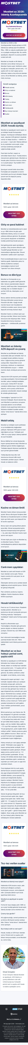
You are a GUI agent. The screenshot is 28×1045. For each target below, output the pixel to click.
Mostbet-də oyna (14, 215)
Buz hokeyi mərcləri (11, 111)
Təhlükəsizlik (9, 108)
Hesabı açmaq (9, 87)
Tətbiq (7, 99)
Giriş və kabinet (10, 90)
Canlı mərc (8, 105)
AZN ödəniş (9, 96)
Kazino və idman (10, 102)
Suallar (7, 114)
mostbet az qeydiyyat (14, 35)
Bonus (7, 93)
